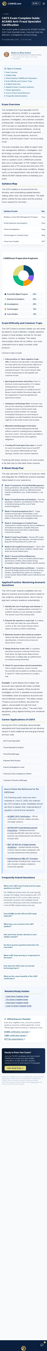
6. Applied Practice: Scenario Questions (19, 87)
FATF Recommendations (13, 1039)
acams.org (34, 1082)
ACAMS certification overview (16, 1032)
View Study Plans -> (15, 1068)
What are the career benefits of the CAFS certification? (20, 977)
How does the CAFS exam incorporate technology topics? (19, 967)
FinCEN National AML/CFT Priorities (22, 858)
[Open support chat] (42, 1345)
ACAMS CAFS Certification (18, 816)
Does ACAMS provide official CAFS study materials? (20, 915)
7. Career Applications (12, 90)
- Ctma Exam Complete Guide (16, 1003)
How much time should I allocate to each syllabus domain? (20, 936)
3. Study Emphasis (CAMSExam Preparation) (20, 78)
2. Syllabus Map (10, 75)
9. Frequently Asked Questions (15, 96)
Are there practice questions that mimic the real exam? (21, 946)
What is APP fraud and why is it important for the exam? (22, 956)
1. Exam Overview (10, 72)
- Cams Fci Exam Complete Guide (18, 1006)
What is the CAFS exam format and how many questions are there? (22, 887)
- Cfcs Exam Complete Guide (16, 999)
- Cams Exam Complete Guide (17, 996)
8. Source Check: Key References (17, 93)
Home (6, 14)
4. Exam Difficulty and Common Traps (18, 81)
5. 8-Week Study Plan (12, 84)
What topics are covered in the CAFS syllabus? (19, 925)
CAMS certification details (15, 1035)
